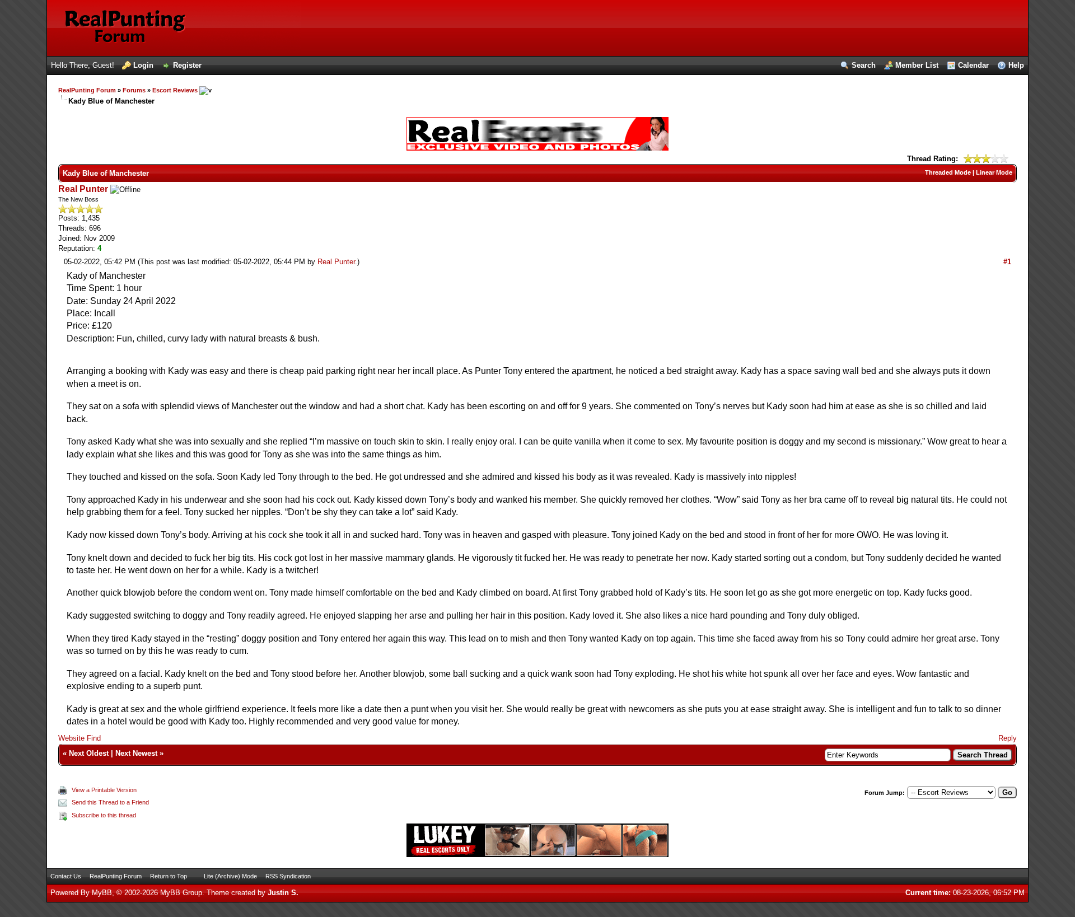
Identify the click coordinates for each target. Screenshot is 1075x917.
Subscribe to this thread (104, 815)
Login (143, 65)
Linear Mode (994, 172)
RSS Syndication (288, 876)
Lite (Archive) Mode (230, 876)
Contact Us (65, 876)
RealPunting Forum (87, 90)
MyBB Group (181, 892)
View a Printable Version (104, 790)
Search (864, 65)
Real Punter (83, 189)
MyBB (102, 892)
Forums (134, 90)
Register (187, 65)
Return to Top (168, 876)
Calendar (973, 65)
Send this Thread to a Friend (110, 802)
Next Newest (136, 753)
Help (1016, 65)
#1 (1007, 262)
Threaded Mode (948, 172)
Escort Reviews (175, 90)
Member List (916, 65)
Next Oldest (89, 753)
